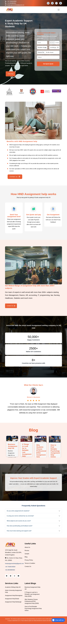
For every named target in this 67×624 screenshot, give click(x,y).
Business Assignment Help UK (12, 446)
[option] (10, 91)
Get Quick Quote (48, 64)
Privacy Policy (29, 560)
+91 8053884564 (11, 3)
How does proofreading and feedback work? (19, 526)
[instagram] (56, 3)
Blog (26, 557)
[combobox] (52, 42)
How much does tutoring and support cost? (19, 531)
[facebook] (48, 3)
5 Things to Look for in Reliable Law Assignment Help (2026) (32, 594)
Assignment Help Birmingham (13, 595)
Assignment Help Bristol (12, 598)
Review (27, 550)
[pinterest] (52, 3)
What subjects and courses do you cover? (19, 521)
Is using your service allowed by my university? (20, 516)
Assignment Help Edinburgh (13, 602)
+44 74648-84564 (11, 1)
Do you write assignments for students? (18, 511)
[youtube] (60, 3)
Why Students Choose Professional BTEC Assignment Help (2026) (32, 601)
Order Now (11, 74)
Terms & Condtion (30, 563)
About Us (27, 547)
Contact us (14, 176)
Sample (27, 553)
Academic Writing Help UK (13, 587)
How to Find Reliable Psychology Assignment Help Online (55, 451)
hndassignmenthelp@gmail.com (15, 5)
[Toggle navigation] (58, 9)
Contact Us (10, 305)
